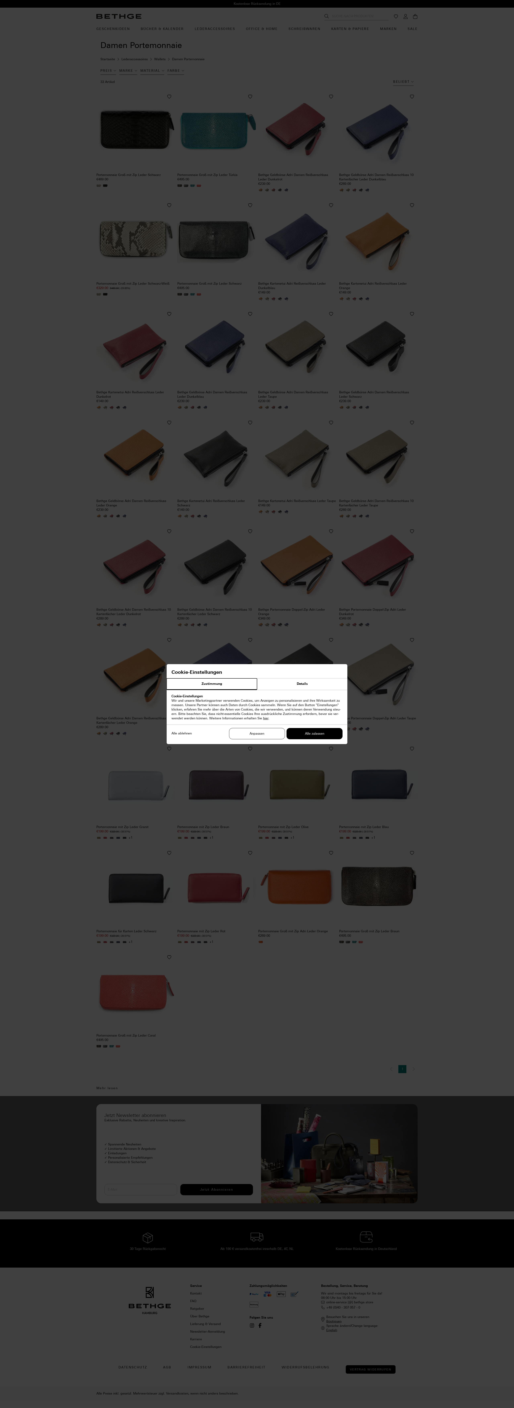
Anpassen (257, 733)
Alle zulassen (314, 733)
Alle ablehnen (181, 733)
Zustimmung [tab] (212, 684)
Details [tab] (302, 684)
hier (265, 718)
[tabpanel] (257, 707)
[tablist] (257, 684)
